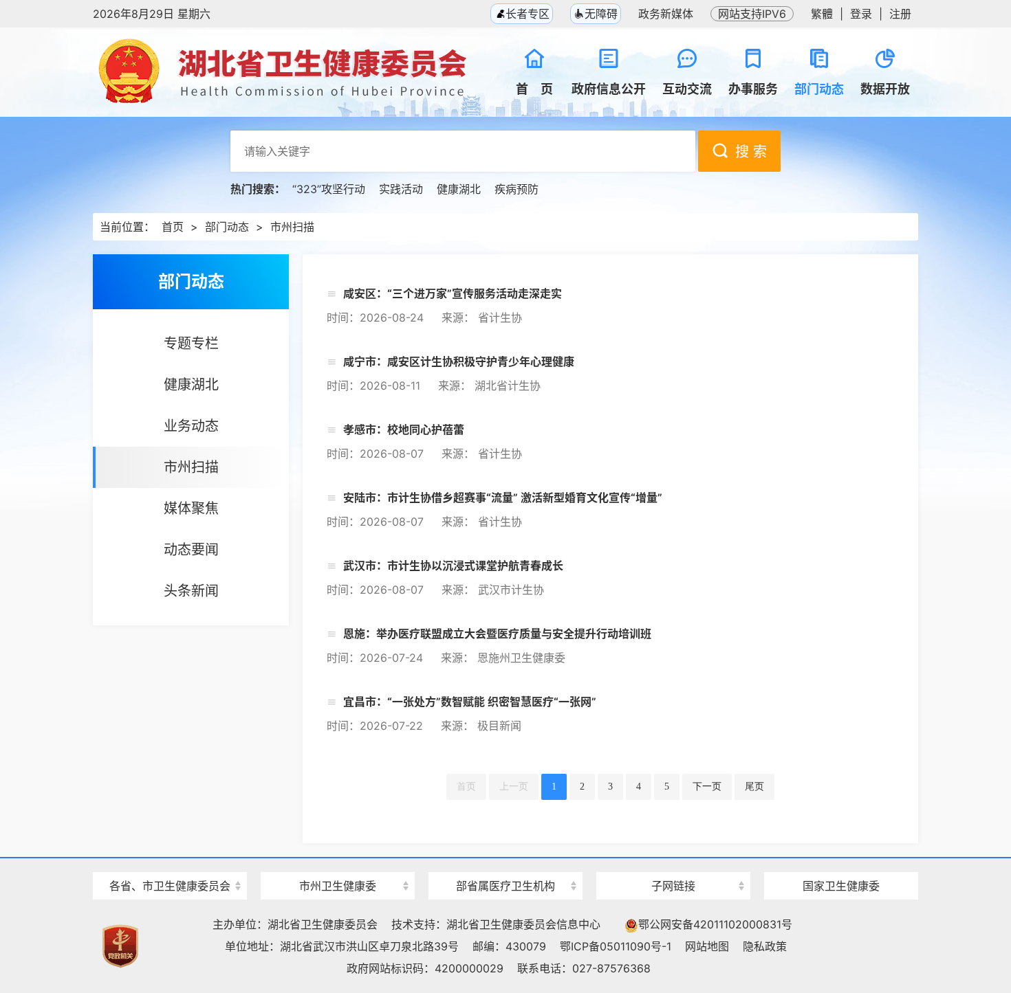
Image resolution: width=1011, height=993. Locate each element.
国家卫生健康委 (841, 886)
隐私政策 (765, 946)
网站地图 (707, 946)
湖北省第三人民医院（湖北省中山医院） (505, 861)
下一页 (707, 786)
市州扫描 (292, 227)
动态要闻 (191, 550)
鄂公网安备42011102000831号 (715, 924)
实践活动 (401, 189)
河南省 (169, 861)
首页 (173, 227)
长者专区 (526, 14)
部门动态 (227, 227)
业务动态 (191, 426)
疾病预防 (516, 189)
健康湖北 (459, 189)
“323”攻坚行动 (328, 189)
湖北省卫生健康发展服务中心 (673, 860)
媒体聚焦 (191, 508)
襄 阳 (338, 861)
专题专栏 (191, 343)
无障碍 (601, 14)
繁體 (822, 14)
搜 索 (751, 152)
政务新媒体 (665, 14)
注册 (900, 14)
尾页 (754, 786)
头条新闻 (191, 591)
